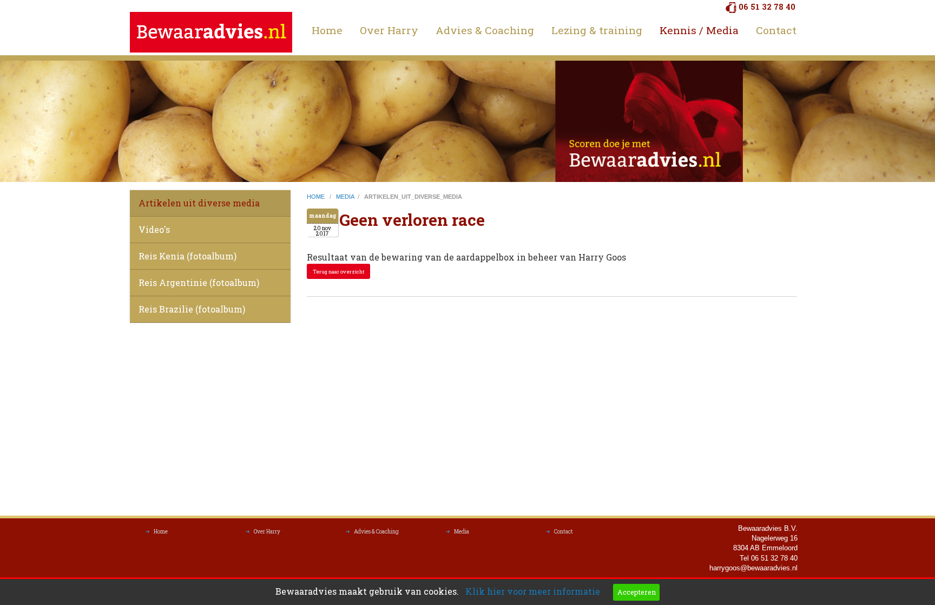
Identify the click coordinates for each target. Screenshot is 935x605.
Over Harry (389, 30)
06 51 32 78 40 (767, 7)
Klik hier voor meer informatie (532, 591)
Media (461, 531)
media (345, 196)
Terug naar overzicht (339, 271)
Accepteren (636, 592)
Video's (154, 229)
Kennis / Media (699, 30)
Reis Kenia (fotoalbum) (187, 256)
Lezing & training (596, 30)
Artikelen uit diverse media (199, 203)
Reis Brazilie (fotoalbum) (192, 309)
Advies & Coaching (485, 30)
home (316, 196)
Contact (776, 30)
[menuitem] (327, 30)
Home (327, 30)
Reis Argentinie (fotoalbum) (199, 282)
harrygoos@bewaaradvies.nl (753, 568)
